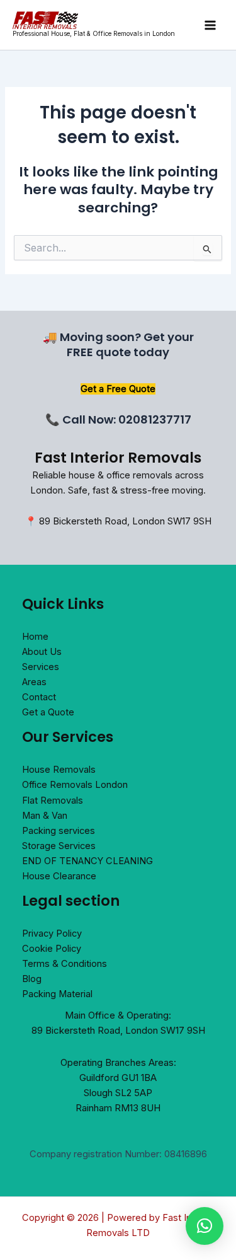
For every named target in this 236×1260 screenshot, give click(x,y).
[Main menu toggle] (210, 25)
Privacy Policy (52, 933)
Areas (34, 682)
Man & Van (44, 815)
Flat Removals (52, 800)
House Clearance (59, 876)
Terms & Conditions (64, 963)
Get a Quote (48, 712)
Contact (39, 697)
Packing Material (57, 994)
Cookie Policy (51, 948)
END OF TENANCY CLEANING (87, 861)
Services (40, 667)
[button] (204, 1226)
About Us (42, 651)
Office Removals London (75, 784)
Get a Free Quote (118, 389)
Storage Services (59, 846)
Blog (32, 979)
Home (35, 636)
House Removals (59, 769)
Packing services (58, 830)
